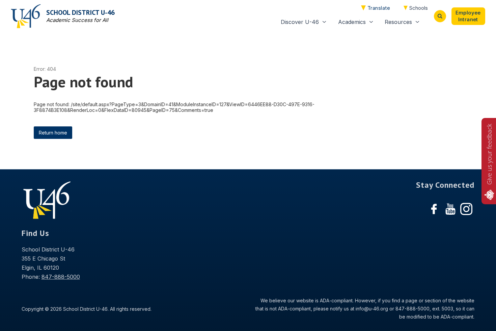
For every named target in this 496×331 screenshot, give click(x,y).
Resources (398, 22)
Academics (352, 22)
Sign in (468, 16)
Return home (53, 133)
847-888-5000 (61, 276)
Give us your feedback (489, 154)
